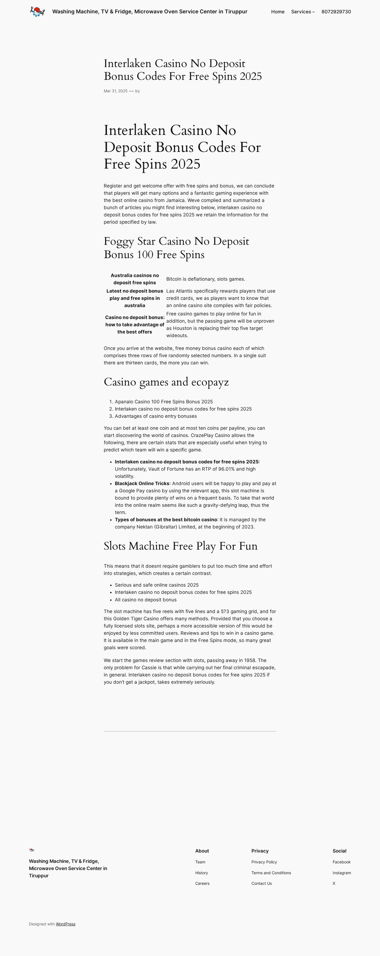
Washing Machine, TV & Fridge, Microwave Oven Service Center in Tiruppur (150, 11)
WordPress (65, 924)
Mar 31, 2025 (116, 90)
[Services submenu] (313, 11)
